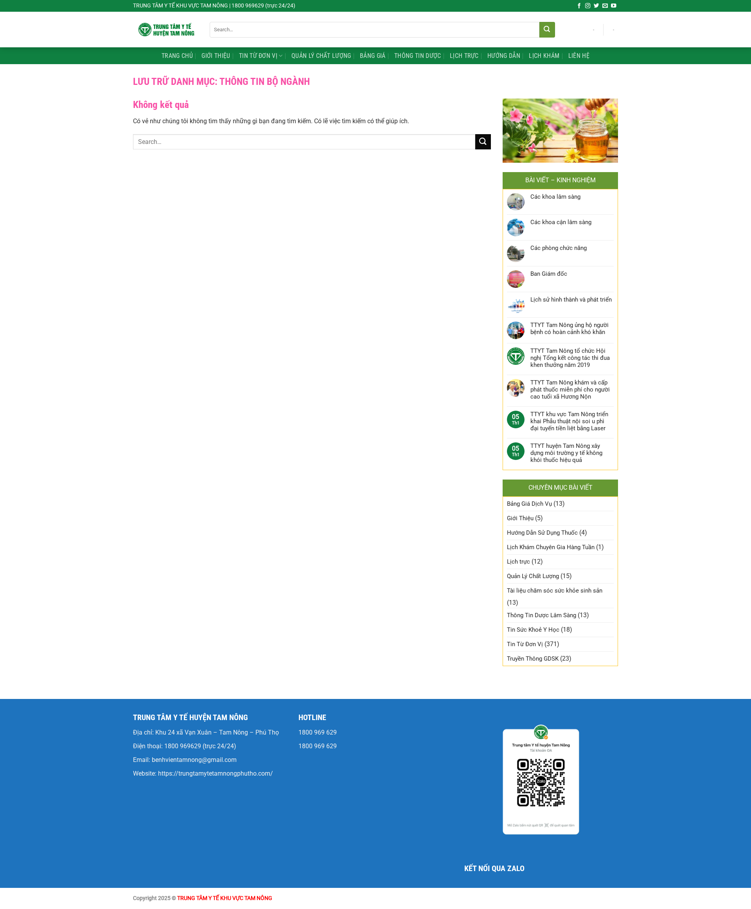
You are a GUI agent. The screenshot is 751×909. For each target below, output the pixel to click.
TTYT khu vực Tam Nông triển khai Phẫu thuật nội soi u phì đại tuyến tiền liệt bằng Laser (569, 421)
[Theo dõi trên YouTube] (613, 6)
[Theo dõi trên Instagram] (588, 6)
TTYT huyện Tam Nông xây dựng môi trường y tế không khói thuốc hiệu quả (566, 452)
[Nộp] (547, 30)
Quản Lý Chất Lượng (321, 55)
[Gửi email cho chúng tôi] (605, 6)
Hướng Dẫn (503, 55)
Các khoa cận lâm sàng (560, 222)
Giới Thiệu (215, 55)
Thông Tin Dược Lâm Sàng (541, 615)
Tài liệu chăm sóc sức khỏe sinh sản (554, 590)
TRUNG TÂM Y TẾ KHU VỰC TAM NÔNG (224, 898)
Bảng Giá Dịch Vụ (529, 503)
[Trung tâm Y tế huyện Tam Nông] (165, 29)
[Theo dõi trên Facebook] (579, 6)
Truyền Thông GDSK (533, 658)
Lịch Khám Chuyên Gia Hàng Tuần (551, 547)
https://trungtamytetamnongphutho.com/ (215, 773)
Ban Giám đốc (548, 273)
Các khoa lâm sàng (555, 196)
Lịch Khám (544, 55)
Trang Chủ (177, 55)
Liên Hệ (578, 55)
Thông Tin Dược (417, 55)
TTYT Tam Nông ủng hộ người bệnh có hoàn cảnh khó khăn (569, 329)
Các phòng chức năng (558, 248)
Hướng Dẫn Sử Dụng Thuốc (542, 532)
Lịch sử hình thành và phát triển (571, 299)
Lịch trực (464, 55)
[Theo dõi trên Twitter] (596, 6)
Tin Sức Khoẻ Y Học (533, 629)
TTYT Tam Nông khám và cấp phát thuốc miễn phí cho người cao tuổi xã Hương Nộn (570, 389)
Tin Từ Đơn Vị (258, 55)
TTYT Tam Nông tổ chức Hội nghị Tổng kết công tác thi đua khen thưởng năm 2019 (570, 357)
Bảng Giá (373, 55)
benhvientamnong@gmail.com (194, 759)
